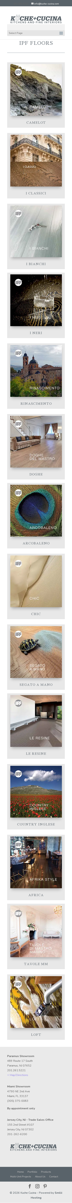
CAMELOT (36, 122)
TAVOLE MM (36, 964)
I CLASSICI (36, 193)
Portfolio (32, 1172)
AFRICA (36, 895)
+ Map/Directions (17, 1075)
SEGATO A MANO (36, 684)
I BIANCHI (36, 264)
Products (46, 1172)
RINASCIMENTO (36, 403)
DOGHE (36, 474)
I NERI (36, 333)
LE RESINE (36, 753)
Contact (53, 1176)
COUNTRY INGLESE (36, 824)
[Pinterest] (45, 1186)
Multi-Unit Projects (20, 1176)
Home (20, 1172)
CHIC (36, 614)
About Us (40, 1176)
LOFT (36, 1034)
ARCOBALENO (36, 543)
